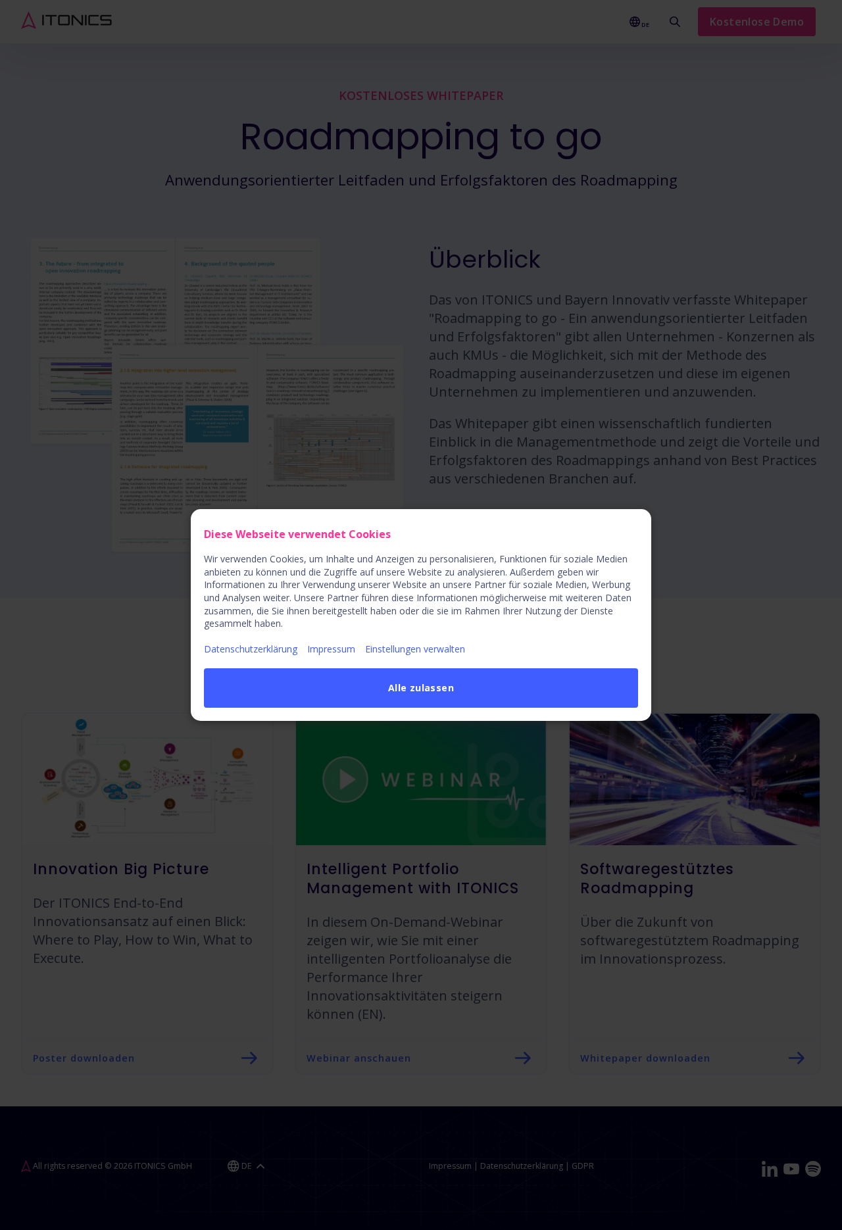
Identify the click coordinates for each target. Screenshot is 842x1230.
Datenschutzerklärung (250, 649)
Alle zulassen (421, 687)
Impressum (331, 649)
